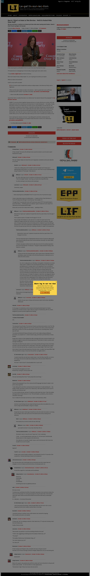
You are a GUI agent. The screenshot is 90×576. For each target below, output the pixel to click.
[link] (45, 282)
